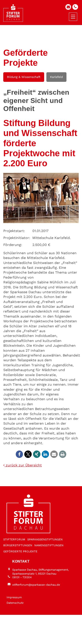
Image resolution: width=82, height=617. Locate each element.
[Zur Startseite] (13, 13)
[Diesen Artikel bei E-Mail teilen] (54, 454)
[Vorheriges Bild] (33, 609)
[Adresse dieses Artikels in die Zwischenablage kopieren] (62, 454)
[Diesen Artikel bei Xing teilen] (36, 454)
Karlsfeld (56, 77)
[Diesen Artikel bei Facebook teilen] (19, 454)
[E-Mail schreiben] (68, 7)
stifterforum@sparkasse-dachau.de (36, 584)
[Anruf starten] (75, 7)
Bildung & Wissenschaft (23, 77)
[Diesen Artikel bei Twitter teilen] (28, 454)
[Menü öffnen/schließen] (73, 17)
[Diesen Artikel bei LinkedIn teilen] (45, 454)
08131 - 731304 (22, 577)
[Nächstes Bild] (48, 609)
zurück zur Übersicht (23, 465)
